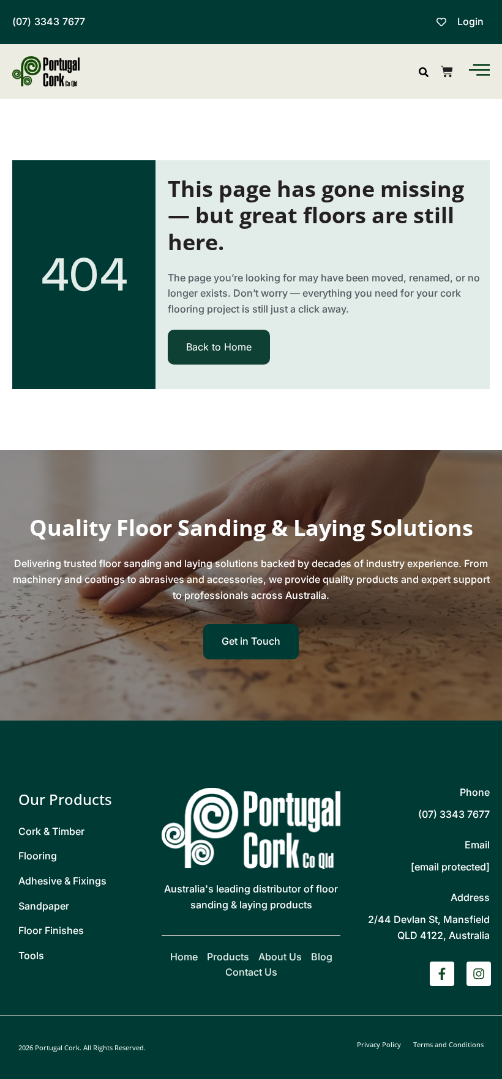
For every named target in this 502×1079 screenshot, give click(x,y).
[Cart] (447, 71)
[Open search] (424, 72)
